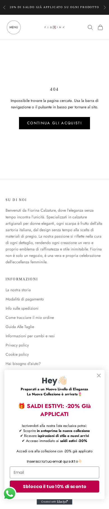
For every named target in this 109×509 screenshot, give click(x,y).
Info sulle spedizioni (22, 308)
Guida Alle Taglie (20, 326)
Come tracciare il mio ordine (30, 317)
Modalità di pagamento (25, 299)
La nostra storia (18, 290)
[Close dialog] (99, 375)
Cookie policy (17, 354)
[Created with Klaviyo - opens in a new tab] (54, 502)
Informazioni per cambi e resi (30, 336)
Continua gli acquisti (54, 123)
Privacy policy (17, 345)
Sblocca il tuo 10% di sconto (54, 486)
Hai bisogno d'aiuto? (23, 363)
